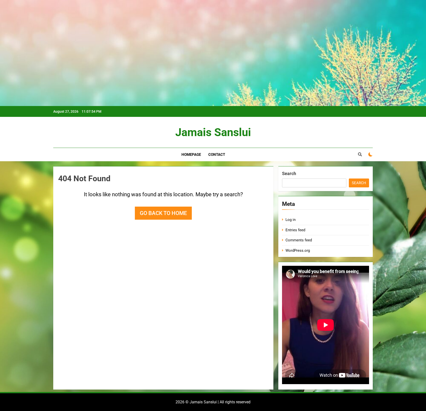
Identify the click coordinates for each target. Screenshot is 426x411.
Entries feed (295, 230)
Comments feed (298, 240)
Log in (290, 219)
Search (289, 173)
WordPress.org (297, 250)
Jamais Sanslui (213, 132)
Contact (216, 154)
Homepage (191, 154)
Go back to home (163, 213)
